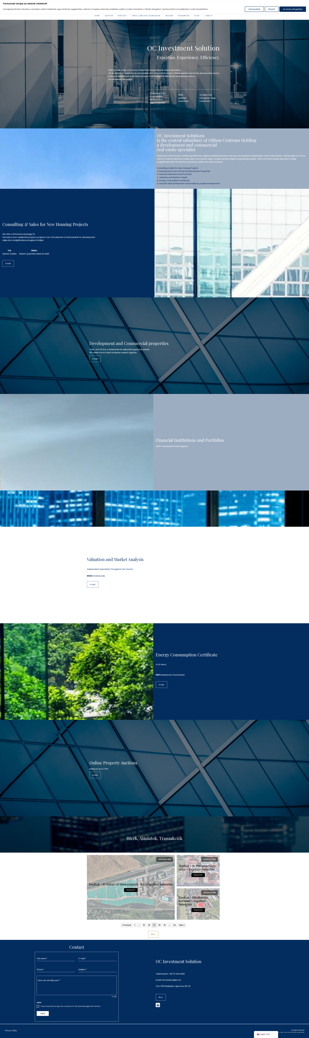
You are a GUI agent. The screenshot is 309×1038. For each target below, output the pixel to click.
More (153, 934)
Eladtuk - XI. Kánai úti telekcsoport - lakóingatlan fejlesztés (131, 884)
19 (164, 925)
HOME (97, 16)
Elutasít (271, 9)
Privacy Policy (11, 1030)
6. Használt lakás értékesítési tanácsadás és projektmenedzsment (188, 183)
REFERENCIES (183, 16)
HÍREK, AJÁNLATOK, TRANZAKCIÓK (146, 16)
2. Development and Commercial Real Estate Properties (183, 171)
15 (144, 925)
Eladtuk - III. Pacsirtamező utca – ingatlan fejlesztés (197, 867)
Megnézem (130, 890)
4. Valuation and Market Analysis (172, 177)
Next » (182, 925)
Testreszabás (254, 9)
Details (8, 263)
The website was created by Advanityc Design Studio (290, 1032)
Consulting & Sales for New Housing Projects (177, 168)
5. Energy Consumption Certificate (173, 180)
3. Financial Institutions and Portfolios (174, 174)
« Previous (126, 925)
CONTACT (208, 16)
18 (159, 925)
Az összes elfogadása (292, 9)
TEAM (196, 16)
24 (174, 925)
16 (149, 925)
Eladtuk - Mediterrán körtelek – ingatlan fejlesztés (193, 901)
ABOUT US (109, 16)
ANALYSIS (169, 16)
